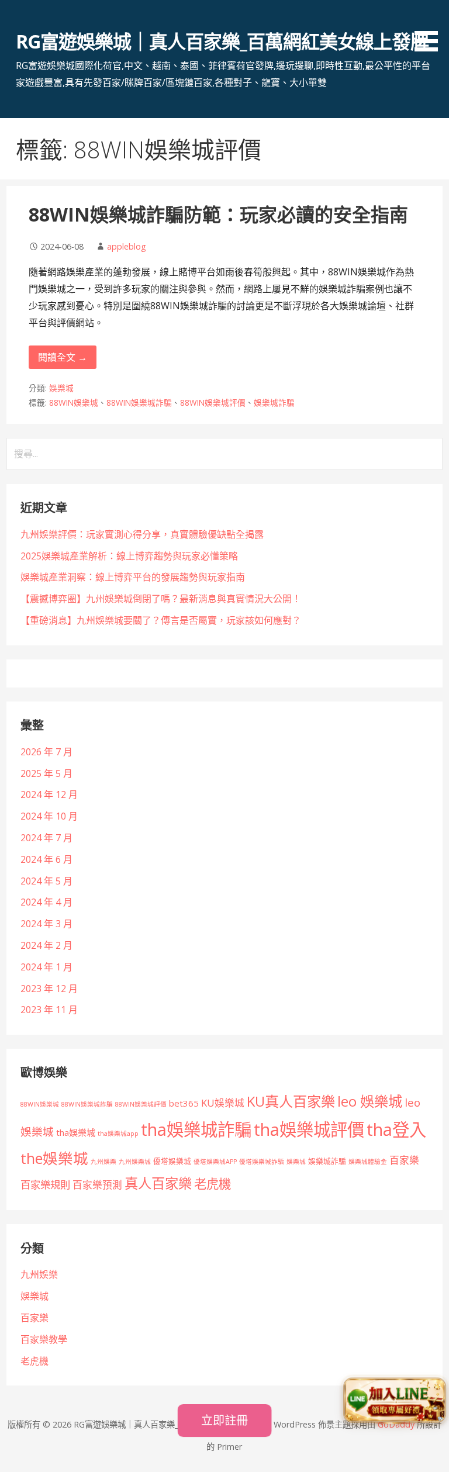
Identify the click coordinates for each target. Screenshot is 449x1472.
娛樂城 (61, 387)
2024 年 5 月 (46, 881)
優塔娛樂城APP (215, 1161)
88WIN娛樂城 (73, 402)
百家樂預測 (97, 1184)
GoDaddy (396, 1424)
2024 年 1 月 (46, 966)
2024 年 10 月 (49, 816)
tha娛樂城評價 (309, 1129)
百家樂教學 (43, 1339)
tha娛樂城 (75, 1132)
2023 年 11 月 (49, 1009)
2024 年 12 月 (49, 794)
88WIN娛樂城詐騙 (139, 402)
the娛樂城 (54, 1158)
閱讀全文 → (62, 357)
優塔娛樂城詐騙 (261, 1161)
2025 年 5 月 (46, 773)
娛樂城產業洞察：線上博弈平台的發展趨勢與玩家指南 (132, 577)
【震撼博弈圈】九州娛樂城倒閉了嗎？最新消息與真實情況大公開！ (160, 598)
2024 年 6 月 (46, 859)
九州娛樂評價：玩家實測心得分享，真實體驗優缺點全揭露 (142, 534)
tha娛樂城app (118, 1133)
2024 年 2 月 (46, 945)
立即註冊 (224, 1420)
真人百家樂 (158, 1183)
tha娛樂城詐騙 (196, 1129)
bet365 (184, 1103)
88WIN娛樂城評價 (213, 402)
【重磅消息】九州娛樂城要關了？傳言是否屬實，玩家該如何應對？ (160, 620)
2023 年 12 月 (49, 988)
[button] (430, 28)
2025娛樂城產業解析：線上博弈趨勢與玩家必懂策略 (129, 556)
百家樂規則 (45, 1184)
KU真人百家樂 (291, 1101)
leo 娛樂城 (369, 1101)
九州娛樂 (103, 1161)
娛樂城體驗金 (367, 1161)
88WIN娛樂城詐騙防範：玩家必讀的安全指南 (218, 214)
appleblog (126, 246)
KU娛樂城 (222, 1103)
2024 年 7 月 (46, 837)
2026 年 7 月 (46, 751)
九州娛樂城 (135, 1161)
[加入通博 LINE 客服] (394, 1401)
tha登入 (396, 1129)
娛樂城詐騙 (274, 402)
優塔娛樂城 (172, 1161)
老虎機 (212, 1183)
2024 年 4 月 (46, 902)
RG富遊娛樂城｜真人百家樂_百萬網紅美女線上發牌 (222, 41)
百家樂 (404, 1160)
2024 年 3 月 (46, 923)
